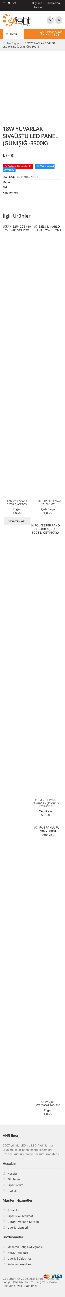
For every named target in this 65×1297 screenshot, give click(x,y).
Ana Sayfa (13, 43)
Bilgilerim (13, 1179)
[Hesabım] (59, 20)
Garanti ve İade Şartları (23, 1222)
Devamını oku (17, 521)
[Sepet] (50, 20)
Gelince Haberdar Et (19, 166)
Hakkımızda (53, 3)
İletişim (38, 7)
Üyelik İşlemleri (17, 1227)
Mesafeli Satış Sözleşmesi (25, 1247)
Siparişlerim (15, 1185)
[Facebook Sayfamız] (4, 3)
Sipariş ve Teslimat (20, 1216)
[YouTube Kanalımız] (14, 3)
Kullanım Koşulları (19, 1264)
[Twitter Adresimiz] (9, 3)
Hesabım (13, 1173)
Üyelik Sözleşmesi (19, 1258)
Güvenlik (13, 1210)
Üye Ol (12, 1191)
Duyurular (37, 3)
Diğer (17, 509)
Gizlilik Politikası (25, 1286)
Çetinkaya (48, 509)
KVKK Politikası (17, 1253)
